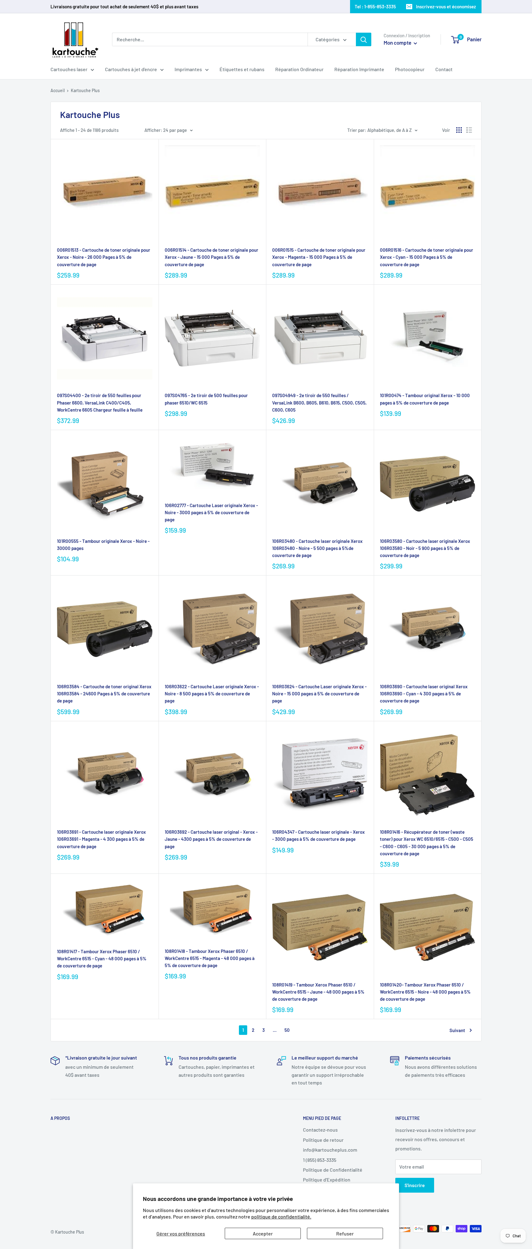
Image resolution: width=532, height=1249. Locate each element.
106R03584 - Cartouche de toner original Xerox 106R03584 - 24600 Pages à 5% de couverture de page (104, 694)
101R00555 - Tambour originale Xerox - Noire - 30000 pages (103, 544)
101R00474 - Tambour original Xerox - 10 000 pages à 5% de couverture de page (425, 399)
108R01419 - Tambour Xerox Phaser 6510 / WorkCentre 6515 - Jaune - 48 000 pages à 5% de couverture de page (318, 992)
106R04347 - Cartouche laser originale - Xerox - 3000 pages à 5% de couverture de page (318, 835)
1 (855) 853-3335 (319, 1160)
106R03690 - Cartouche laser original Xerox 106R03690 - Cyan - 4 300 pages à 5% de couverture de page (424, 694)
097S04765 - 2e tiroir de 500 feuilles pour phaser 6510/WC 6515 (206, 399)
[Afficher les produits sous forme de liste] (469, 130)
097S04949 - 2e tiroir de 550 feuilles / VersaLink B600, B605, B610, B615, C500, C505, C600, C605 (319, 403)
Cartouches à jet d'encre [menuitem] (131, 69)
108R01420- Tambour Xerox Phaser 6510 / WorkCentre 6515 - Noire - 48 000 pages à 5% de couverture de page (425, 992)
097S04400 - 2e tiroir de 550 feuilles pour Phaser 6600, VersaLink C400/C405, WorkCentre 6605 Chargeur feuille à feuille (100, 403)
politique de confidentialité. (281, 1216)
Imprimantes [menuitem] (188, 69)
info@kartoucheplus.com (330, 1150)
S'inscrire (415, 1185)
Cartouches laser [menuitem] (68, 69)
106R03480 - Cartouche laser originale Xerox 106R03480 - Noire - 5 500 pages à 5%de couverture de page (317, 548)
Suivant (457, 1030)
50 (287, 1030)
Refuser (345, 1233)
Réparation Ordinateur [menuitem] (299, 69)
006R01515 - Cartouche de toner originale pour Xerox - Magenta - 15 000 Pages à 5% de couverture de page (318, 257)
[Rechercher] (363, 39)
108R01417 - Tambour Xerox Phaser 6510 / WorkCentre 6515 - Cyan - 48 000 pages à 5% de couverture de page (102, 959)
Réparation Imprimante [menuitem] (359, 69)
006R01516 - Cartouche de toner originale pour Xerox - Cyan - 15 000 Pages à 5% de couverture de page (426, 257)
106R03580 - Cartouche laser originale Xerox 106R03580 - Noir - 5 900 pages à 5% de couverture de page (425, 548)
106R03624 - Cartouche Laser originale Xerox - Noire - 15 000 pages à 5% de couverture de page (319, 694)
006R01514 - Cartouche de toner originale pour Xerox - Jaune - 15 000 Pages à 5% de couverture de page (211, 257)
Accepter (263, 1233)
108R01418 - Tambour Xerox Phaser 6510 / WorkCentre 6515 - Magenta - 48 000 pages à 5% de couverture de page (210, 958)
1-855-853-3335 (380, 6)
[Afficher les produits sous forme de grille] (459, 130)
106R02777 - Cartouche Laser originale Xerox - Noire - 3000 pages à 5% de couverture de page (211, 512)
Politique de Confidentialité (332, 1170)
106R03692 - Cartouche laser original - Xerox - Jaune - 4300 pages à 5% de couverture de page (211, 839)
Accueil (57, 90)
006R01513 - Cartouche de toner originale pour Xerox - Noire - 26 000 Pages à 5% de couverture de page (103, 257)
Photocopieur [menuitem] (410, 69)
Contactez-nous (320, 1130)
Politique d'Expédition (326, 1179)
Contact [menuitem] (444, 69)
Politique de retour (323, 1140)
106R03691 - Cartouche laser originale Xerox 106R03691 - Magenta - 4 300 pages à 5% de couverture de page (101, 839)
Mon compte (398, 42)
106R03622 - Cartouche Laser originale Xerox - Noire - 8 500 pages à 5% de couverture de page (212, 694)
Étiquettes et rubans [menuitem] (242, 69)
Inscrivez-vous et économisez (446, 6)
